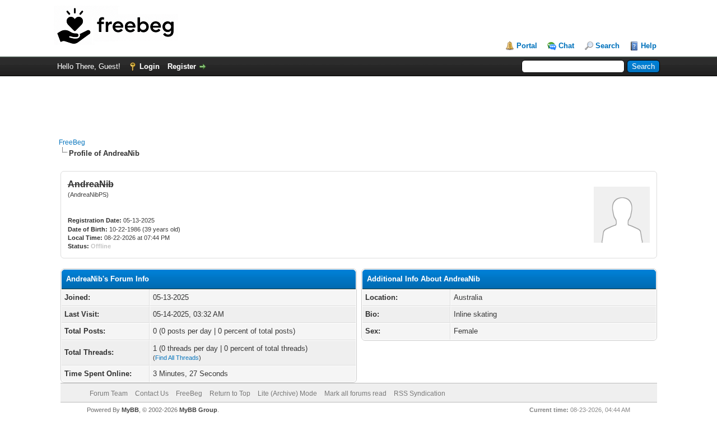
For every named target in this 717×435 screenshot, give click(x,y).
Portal (526, 45)
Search (607, 45)
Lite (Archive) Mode (287, 393)
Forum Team (109, 393)
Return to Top (229, 393)
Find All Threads (177, 357)
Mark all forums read (355, 393)
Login (149, 66)
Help (649, 45)
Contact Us (152, 393)
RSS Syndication (419, 393)
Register (181, 66)
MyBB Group (198, 409)
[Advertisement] (358, 101)
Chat (566, 45)
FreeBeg (72, 142)
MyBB (130, 409)
